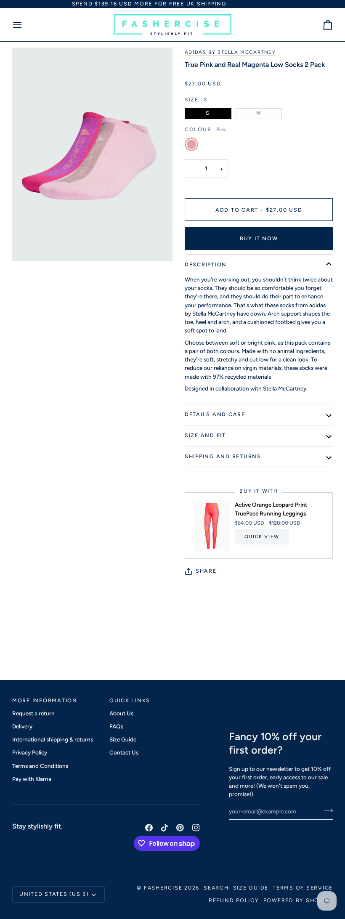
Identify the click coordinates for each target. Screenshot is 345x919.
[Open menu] (24, 25)
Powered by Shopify (298, 900)
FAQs (116, 726)
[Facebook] (149, 827)
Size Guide (122, 739)
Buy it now (259, 238)
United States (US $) (54, 894)
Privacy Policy (29, 752)
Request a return (33, 713)
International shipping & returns (52, 739)
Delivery (22, 726)
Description (206, 264)
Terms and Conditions (40, 765)
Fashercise (163, 887)
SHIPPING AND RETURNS (223, 456)
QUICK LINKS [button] (129, 700)
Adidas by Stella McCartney (230, 52)
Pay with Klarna (31, 779)
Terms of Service (303, 887)
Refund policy (234, 900)
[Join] (326, 810)
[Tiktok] (164, 827)
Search (216, 887)
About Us (121, 713)
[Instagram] (196, 827)
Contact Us (123, 752)
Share (206, 571)
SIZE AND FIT (205, 435)
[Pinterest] (180, 827)
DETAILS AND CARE (215, 414)
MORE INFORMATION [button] (44, 700)
